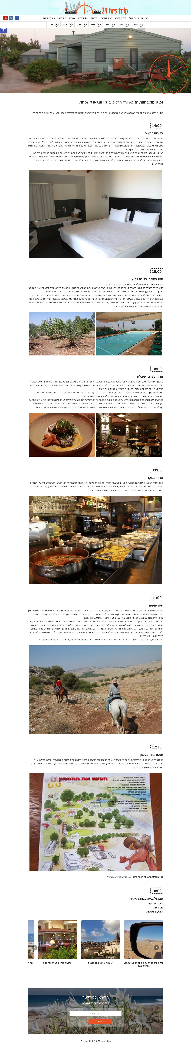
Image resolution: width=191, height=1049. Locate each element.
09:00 (93, 24)
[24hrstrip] (95, 7)
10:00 (107, 24)
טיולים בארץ (120, 17)
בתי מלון (93, 17)
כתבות (72, 17)
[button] (3, 29)
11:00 (79, 24)
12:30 (64, 24)
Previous (156, 948)
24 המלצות (82, 17)
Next (35, 948)
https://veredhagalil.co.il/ (119, 876)
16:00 (121, 24)
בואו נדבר (61, 17)
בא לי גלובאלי (106, 17)
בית (147, 17)
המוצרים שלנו (48, 17)
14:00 (135, 24)
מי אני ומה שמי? (136, 17)
